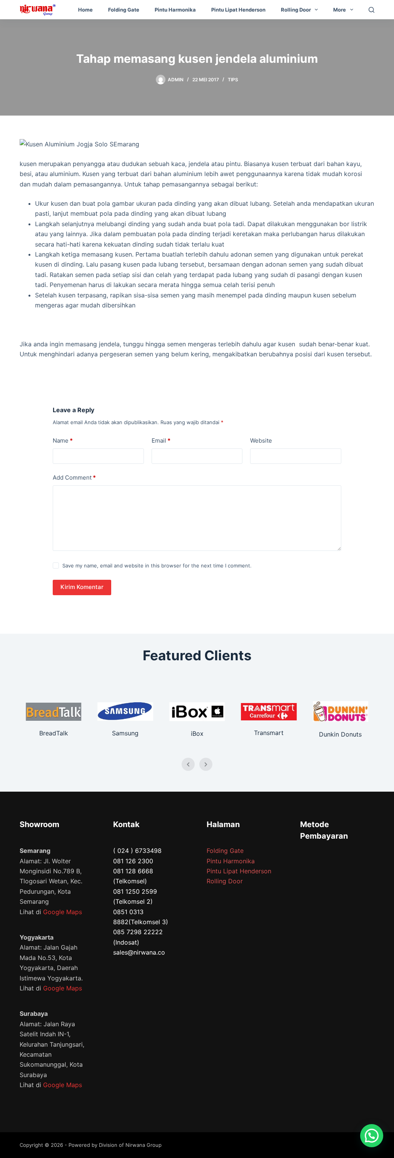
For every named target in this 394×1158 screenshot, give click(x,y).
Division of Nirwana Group (130, 1145)
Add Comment (74, 477)
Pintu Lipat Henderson (238, 10)
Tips (233, 79)
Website (261, 440)
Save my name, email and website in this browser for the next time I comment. (157, 565)
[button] (371, 1135)
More (339, 10)
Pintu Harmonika (175, 10)
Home (85, 10)
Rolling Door (296, 10)
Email (161, 440)
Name (63, 440)
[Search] (371, 10)
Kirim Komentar (82, 587)
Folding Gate (123, 10)
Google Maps (62, 912)
